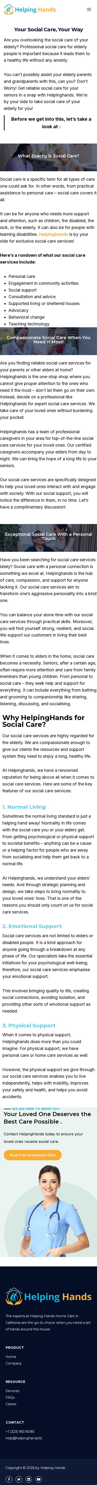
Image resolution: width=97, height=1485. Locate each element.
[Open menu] (89, 9)
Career (11, 1404)
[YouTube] (38, 1479)
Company (14, 1363)
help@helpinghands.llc (24, 1438)
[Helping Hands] (32, 9)
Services (12, 1391)
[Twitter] (19, 1479)
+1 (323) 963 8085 (20, 1431)
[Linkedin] (28, 1479)
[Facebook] (9, 1479)
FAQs (10, 1397)
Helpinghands (53, 234)
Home (11, 1357)
